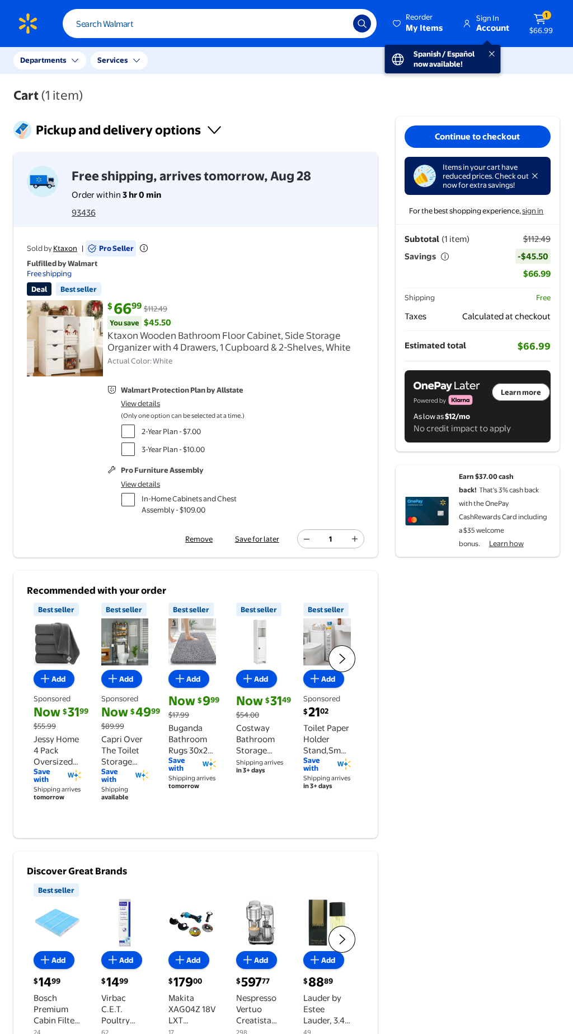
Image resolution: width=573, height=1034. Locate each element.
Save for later (257, 538)
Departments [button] (43, 59)
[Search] (362, 23)
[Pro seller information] (144, 248)
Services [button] (112, 59)
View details (140, 403)
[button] (419, 23)
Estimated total (435, 345)
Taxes (415, 316)
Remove (199, 538)
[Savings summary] (445, 256)
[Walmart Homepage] (28, 23)
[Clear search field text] (336, 23)
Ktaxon (65, 248)
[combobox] (220, 23)
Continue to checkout (477, 136)
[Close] (534, 176)
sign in (532, 210)
